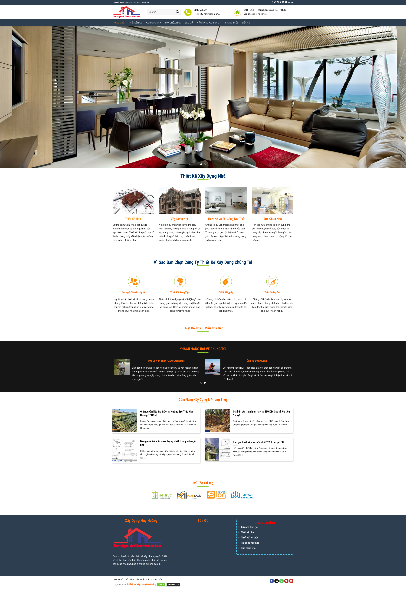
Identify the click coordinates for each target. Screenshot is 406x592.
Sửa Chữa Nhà (173, 22)
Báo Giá (189, 22)
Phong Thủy (231, 22)
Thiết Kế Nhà (135, 22)
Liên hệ (246, 22)
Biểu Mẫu (129, 579)
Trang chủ (118, 22)
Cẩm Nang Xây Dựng (208, 22)
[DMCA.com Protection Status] (169, 584)
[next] (394, 97)
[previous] (12, 97)
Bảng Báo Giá (142, 579)
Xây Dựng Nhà (153, 22)
